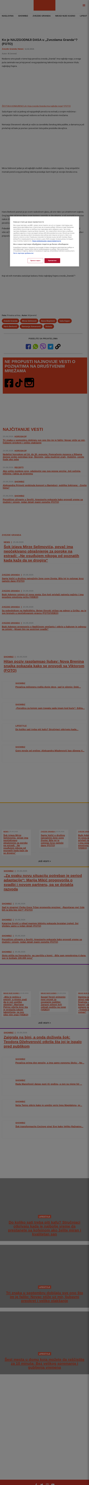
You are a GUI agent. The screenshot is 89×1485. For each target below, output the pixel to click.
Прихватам (52, 260)
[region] (44, 241)
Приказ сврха (35, 260)
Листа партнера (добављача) (23, 253)
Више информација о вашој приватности (46, 241)
